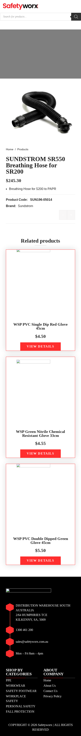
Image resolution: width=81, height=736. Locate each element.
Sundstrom (25, 206)
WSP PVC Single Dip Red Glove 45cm (40, 326)
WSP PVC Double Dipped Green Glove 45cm (40, 540)
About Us (49, 685)
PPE (8, 680)
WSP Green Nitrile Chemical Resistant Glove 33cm (40, 433)
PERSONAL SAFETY (20, 706)
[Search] (76, 17)
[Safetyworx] (20, 6)
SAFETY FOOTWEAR (21, 691)
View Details (40, 346)
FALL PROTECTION (20, 711)
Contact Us (50, 691)
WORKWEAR (15, 685)
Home (47, 680)
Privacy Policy (52, 696)
